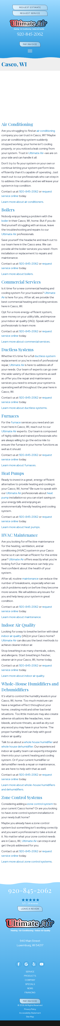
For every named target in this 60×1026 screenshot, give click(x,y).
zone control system (40, 804)
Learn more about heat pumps (20, 527)
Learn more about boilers (17, 274)
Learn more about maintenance (21, 617)
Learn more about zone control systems (26, 861)
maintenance (30, 578)
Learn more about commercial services (25, 341)
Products (30, 976)
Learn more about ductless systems (24, 408)
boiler (4, 221)
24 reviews (32, 903)
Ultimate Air (35, 153)
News (30, 988)
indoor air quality (11, 636)
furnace (16, 422)
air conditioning (46, 131)
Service (30, 972)
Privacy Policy (30, 1009)
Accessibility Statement (30, 1013)
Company (30, 980)
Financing (30, 993)
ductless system (45, 356)
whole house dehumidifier (17, 746)
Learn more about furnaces (18, 465)
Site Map (30, 1016)
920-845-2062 (30, 34)
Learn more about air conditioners (22, 202)
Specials (30, 984)
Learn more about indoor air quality (22, 676)
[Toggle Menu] (30, 51)
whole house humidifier (38, 742)
